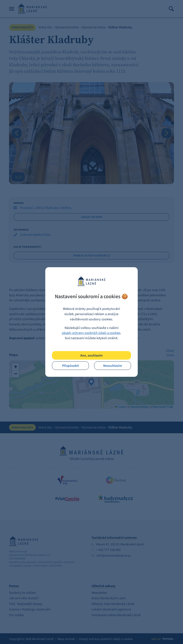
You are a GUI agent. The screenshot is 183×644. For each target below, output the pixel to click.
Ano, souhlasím (91, 355)
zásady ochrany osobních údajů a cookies (91, 333)
